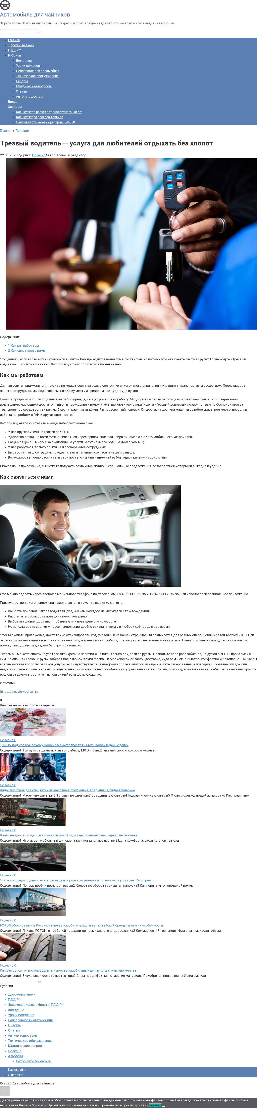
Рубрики (14, 55)
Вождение (24, 61)
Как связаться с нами (26, 350)
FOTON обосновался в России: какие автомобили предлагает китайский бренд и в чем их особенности (81, 925)
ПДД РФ (14, 50)
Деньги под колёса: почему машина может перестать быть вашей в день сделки (64, 745)
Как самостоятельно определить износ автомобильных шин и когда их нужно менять (68, 970)
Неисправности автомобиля (37, 71)
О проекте (15, 1075)
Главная (14, 40)
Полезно (39, 155)
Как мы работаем (23, 345)
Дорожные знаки (21, 45)
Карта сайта (17, 1070)
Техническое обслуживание (37, 76)
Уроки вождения (28, 66)
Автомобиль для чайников (35, 14)
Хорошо (155, 1105)
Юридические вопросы (34, 86)
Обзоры (22, 81)
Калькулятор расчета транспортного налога (49, 112)
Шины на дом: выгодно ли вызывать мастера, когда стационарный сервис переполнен (68, 835)
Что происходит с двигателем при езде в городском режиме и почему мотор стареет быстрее (75, 880)
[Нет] (163, 1106)
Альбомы (15, 1056)
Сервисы (15, 107)
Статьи (21, 91)
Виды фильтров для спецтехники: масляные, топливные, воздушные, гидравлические (67, 790)
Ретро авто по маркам (34, 1061)
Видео (12, 102)
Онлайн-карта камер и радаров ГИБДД (45, 122)
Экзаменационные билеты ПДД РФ (36, 1005)
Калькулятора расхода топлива (39, 117)
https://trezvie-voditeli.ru (19, 692)
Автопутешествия (30, 96)
